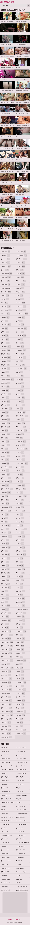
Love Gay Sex (20, 755)
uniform (20, 693)
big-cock (6, 357)
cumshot (6, 492)
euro (5, 551)
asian (5, 299)
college (5, 463)
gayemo (20, 262)
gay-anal (6, 638)
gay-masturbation (6, 693)
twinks (20, 678)
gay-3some (6, 631)
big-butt (6, 354)
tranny (20, 671)
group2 (20, 288)
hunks (20, 346)
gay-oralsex (6, 704)
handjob (21, 303)
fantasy (5, 569)
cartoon (6, 434)
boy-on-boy (7, 408)
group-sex (21, 281)
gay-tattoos (21, 251)
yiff (19, 726)
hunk (20, 343)
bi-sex (5, 343)
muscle (20, 452)
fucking (6, 605)
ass (5, 303)
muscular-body (22, 463)
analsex (5, 281)
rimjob (20, 543)
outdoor (20, 485)
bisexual (6, 376)
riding (20, 540)
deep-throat (7, 507)
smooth (20, 591)
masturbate (21, 427)
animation (6, 292)
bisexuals (6, 383)
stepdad (20, 605)
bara (5, 321)
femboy (5, 573)
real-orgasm (22, 529)
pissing (20, 507)
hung (20, 339)
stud (20, 627)
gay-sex (6, 733)
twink (20, 675)
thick (20, 657)
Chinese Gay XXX (6, 780)
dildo (5, 518)
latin (20, 390)
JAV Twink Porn (21, 817)
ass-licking (6, 310)
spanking (21, 602)
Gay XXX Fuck (5, 813)
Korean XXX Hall (6, 890)
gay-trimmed (22, 255)
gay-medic (6, 697)
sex (20, 558)
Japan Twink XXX (6, 795)
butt (5, 430)
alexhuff (5, 255)
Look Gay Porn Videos (22, 762)
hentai (20, 324)
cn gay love (5, 886)
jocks (20, 376)
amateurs (6, 266)
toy (19, 664)
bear (5, 335)
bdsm (5, 332)
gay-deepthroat (7, 668)
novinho (20, 470)
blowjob (6, 401)
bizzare (5, 386)
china (5, 441)
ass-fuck (6, 306)
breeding (6, 419)
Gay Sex (4, 806)
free (4, 602)
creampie (6, 478)
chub (5, 449)
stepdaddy (21, 613)
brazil (5, 416)
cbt (4, 438)
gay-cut (6, 664)
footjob (5, 598)
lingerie (20, 405)
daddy (5, 503)
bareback (6, 324)
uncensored (21, 682)
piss (19, 503)
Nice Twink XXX (5, 868)
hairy (20, 299)
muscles (20, 456)
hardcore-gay (22, 313)
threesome (21, 660)
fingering (6, 584)
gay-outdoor (7, 708)
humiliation (21, 335)
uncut (20, 686)
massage (21, 423)
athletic (5, 317)
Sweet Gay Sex (5, 824)
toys (20, 668)
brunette (6, 423)
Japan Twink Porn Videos (23, 842)
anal (5, 270)
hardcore (21, 310)
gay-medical (6, 700)
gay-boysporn (7, 657)
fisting (5, 595)
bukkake (6, 427)
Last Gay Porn (20, 780)
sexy (20, 562)
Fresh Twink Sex (6, 762)
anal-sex (6, 277)
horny (20, 332)
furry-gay (6, 613)
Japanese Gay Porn (7, 835)
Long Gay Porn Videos (7, 817)
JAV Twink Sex (5, 842)
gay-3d (5, 627)
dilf (4, 522)
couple (5, 470)
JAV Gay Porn (20, 857)
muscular (21, 459)
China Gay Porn (20, 777)
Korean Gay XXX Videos (7, 769)
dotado (5, 540)
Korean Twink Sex (21, 769)
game (5, 616)
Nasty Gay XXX (5, 853)
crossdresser (7, 481)
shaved (20, 565)
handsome (21, 306)
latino (20, 394)
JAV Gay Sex (20, 861)
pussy (20, 522)
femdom (6, 576)
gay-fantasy (6, 678)
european (6, 554)
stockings (21, 620)
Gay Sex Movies (6, 857)
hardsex (20, 317)
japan (20, 354)
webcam (21, 715)
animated (6, 284)
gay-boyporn (7, 653)
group (20, 277)
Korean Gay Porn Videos (8, 802)
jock (20, 372)
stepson (20, 616)
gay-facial (6, 675)
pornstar (21, 511)
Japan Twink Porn (21, 835)
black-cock (6, 394)
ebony (5, 543)
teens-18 (20, 653)
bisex (5, 372)
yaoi (20, 722)
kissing (20, 383)
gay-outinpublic (7, 711)
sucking (20, 638)
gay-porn (6, 722)
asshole (5, 313)
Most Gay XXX (5, 872)
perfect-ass (21, 496)
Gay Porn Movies (6, 791)
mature (20, 434)
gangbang (6, 620)
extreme (5, 558)
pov (19, 514)
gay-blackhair (7, 646)
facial (5, 562)
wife (20, 719)
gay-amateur (7, 635)
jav (19, 361)
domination (6, 536)
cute (5, 496)
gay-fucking (7, 686)
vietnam (20, 700)
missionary (21, 441)
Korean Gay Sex (21, 806)
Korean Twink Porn (21, 758)
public (20, 518)
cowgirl (5, 474)
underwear (21, 689)
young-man (21, 730)
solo (20, 595)
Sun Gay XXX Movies (7, 820)
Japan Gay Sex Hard (22, 824)
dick (5, 514)
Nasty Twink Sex (6, 879)
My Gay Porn (5, 846)
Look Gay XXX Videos (22, 747)
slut (19, 587)
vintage (20, 704)
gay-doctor (6, 671)
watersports (21, 711)
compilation (6, 467)
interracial (21, 350)
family (5, 565)
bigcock (5, 368)
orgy (20, 481)
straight (20, 624)
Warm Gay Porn (6, 758)
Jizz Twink (19, 879)
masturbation (22, 430)
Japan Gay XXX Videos (7, 861)
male (20, 408)
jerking (20, 365)
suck (20, 635)
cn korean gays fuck (22, 813)
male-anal (21, 412)
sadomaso (21, 554)
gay (5, 624)
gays (20, 270)
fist (4, 591)
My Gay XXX (5, 831)
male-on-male (22, 416)
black (5, 390)
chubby (5, 452)
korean (20, 386)
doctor (5, 529)
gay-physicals (7, 715)
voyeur (20, 708)
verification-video (21, 697)
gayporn (21, 266)
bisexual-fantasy (8, 379)
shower (20, 573)
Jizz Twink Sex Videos (22, 886)
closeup (5, 456)
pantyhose (21, 489)
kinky (20, 379)
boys (5, 412)
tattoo (20, 646)
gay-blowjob (7, 649)
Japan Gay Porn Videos (7, 766)
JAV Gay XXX (5, 788)
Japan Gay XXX (5, 850)
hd (19, 321)
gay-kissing (6, 689)
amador (5, 259)
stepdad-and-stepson (22, 610)
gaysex (20, 273)
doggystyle (6, 532)
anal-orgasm (7, 273)
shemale (21, 569)
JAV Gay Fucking (21, 853)
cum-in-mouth (7, 489)
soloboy (20, 598)
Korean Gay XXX (21, 751)
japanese (21, 357)
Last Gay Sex (20, 791)
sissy (20, 576)
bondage (6, 405)
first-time (6, 587)
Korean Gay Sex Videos (7, 799)
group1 (20, 284)
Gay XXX (4, 773)
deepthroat (6, 511)
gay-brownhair (7, 660)
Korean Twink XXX (21, 773)
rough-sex (21, 551)
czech (5, 500)
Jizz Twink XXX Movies (22, 890)
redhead (21, 536)
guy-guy (20, 292)
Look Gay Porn (5, 839)
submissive (21, 631)
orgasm (20, 478)
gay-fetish (6, 682)
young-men (21, 733)
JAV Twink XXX (5, 755)
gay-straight (7, 737)
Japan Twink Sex (21, 846)
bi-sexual (6, 346)
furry (5, 609)
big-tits (5, 365)
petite (20, 500)
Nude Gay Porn (5, 751)
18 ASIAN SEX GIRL (21, 810)
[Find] (28, 5)
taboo (20, 642)
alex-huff (6, 251)
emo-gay (6, 547)
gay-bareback (7, 642)
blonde (5, 397)
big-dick (6, 361)
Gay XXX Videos (6, 747)
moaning (20, 445)
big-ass (6, 350)
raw (20, 525)
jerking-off (21, 368)
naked (20, 467)
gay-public (6, 726)
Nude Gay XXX (5, 777)
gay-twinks (21, 259)
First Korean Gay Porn (22, 872)
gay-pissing (6, 719)
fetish (5, 580)
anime (5, 295)
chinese (5, 445)
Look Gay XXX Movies (22, 795)
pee (19, 492)
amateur (6, 262)
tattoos (20, 649)
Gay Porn (4, 784)
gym (20, 295)
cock (5, 459)
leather (20, 397)
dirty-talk (6, 525)
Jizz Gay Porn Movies (7, 883)
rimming (21, 547)
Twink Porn (19, 883)
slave (20, 584)
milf (19, 438)
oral (20, 474)
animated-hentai (6, 288)
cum (5, 485)
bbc (4, 328)
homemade (21, 328)
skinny (20, 580)
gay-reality (6, 730)
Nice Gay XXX (5, 864)
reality (20, 532)
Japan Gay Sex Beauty (22, 820)
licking (20, 401)
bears (5, 339)
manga (20, 419)
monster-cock (22, 449)
